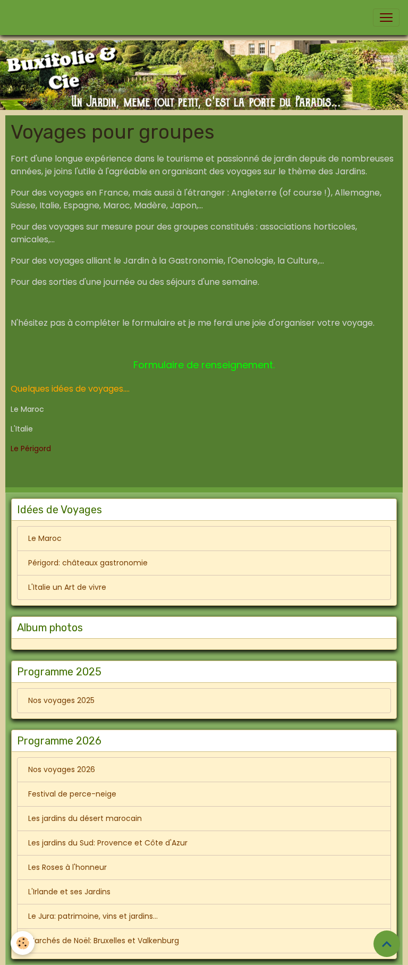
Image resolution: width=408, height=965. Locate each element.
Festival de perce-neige (72, 794)
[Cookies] (23, 943)
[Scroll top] (386, 943)
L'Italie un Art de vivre (67, 587)
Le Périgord (31, 448)
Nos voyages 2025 (61, 700)
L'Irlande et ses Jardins (69, 891)
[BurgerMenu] (386, 18)
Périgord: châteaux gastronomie (88, 562)
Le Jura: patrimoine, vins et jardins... (93, 916)
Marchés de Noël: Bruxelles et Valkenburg (103, 940)
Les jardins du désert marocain (85, 818)
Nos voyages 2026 (61, 769)
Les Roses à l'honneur (67, 867)
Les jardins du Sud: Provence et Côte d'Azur (108, 842)
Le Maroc (45, 538)
